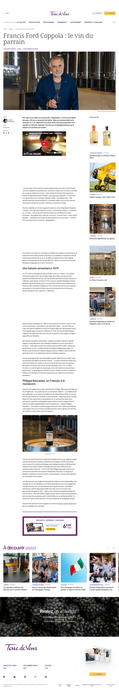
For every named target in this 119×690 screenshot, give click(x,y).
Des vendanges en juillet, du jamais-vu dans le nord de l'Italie (73, 588)
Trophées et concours (93, 22)
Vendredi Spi (93, 236)
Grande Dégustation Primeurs (96, 584)
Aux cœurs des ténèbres (57, 195)
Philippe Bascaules (64, 348)
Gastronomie (75, 22)
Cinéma (19, 48)
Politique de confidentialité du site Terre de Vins (92, 685)
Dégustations (34, 22)
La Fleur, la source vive (98, 280)
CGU (24, 668)
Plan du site (60, 685)
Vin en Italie (64, 584)
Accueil (5, 29)
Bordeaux (92, 277)
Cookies (77, 685)
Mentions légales (69, 685)
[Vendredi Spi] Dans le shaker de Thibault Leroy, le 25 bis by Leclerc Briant (102, 323)
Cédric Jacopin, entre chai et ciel (102, 197)
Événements (62, 22)
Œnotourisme (48, 22)
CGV (46, 668)
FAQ (4, 668)
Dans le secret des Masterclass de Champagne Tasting (44, 588)
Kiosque (48, 665)
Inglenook (33, 263)
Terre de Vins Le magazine (10, 48)
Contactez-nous (10, 665)
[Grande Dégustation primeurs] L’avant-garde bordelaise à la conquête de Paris (101, 588)
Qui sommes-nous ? (30, 665)
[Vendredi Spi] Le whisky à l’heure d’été (102, 157)
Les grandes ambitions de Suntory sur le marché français (15, 588)
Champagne (92, 194)
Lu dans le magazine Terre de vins (30, 48)
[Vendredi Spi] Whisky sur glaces (102, 239)
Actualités (21, 22)
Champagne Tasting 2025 (38, 584)
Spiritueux (6, 584)
